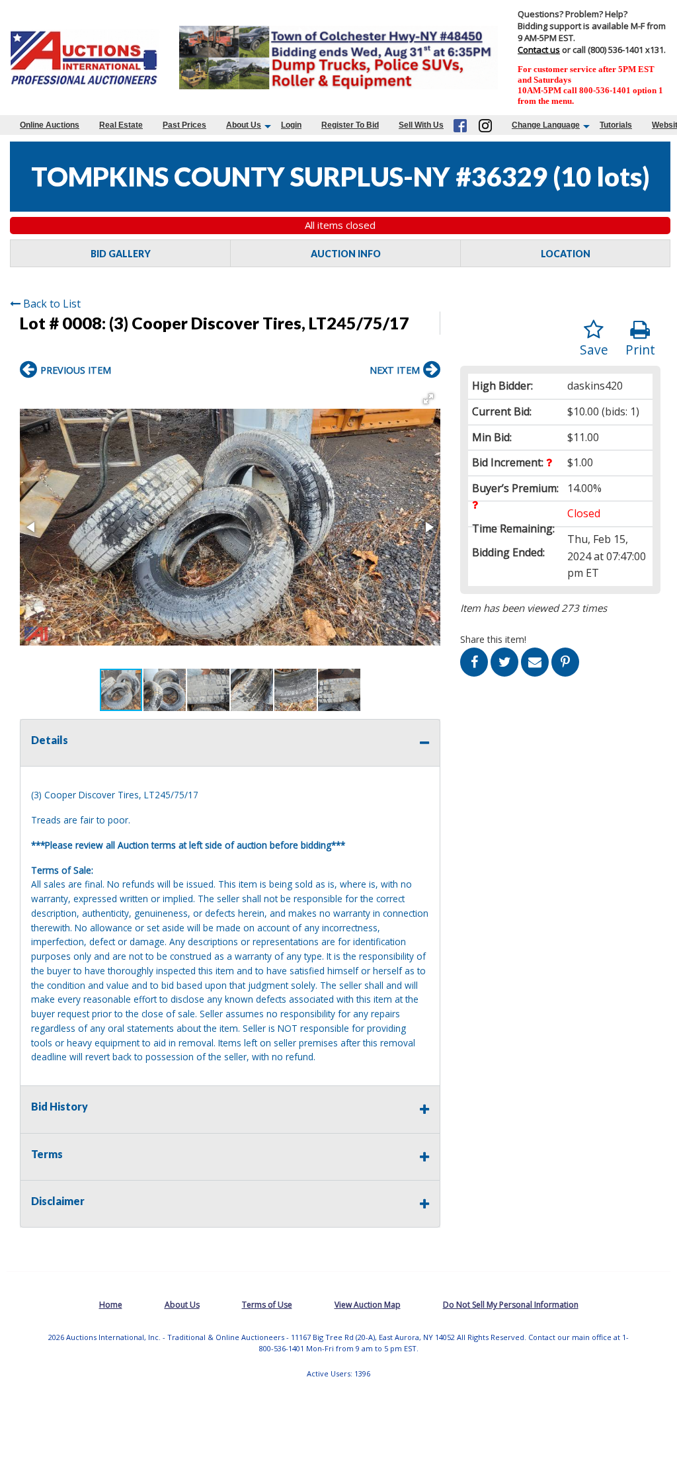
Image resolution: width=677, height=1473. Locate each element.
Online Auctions (49, 125)
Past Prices (184, 125)
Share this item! (493, 639)
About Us (243, 125)
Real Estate (121, 125)
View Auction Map (368, 1304)
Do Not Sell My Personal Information (510, 1304)
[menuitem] (49, 125)
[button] (428, 398)
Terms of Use (267, 1304)
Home (110, 1304)
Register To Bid (350, 125)
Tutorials (616, 125)
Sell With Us (421, 125)
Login (291, 125)
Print (640, 349)
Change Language (546, 125)
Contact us (539, 50)
